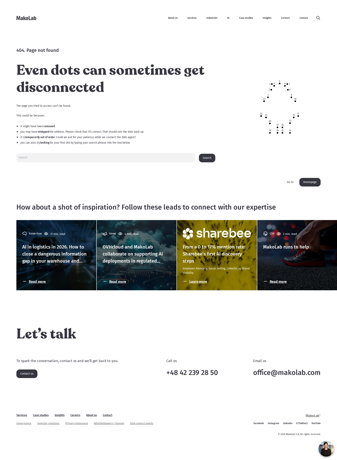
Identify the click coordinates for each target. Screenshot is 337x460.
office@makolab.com (287, 372)
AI (228, 18)
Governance (23, 423)
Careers (285, 18)
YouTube (316, 423)
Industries (211, 18)
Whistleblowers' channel (109, 423)
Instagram (273, 423)
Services (192, 18)
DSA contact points (141, 423)
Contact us (27, 373)
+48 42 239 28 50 (192, 372)
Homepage (310, 182)
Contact (304, 18)
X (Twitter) (302, 423)
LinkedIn (287, 423)
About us (173, 18)
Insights (267, 18)
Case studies (246, 18)
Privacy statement (76, 423)
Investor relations (48, 423)
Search (207, 158)
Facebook (259, 423)
